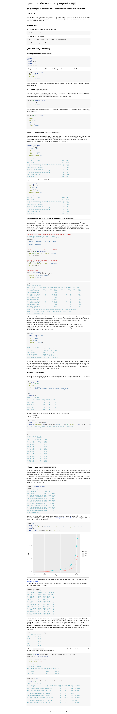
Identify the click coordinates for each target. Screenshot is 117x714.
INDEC (79, 622)
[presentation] (33, 416)
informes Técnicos (32, 581)
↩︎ (71, 712)
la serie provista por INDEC (63, 518)
